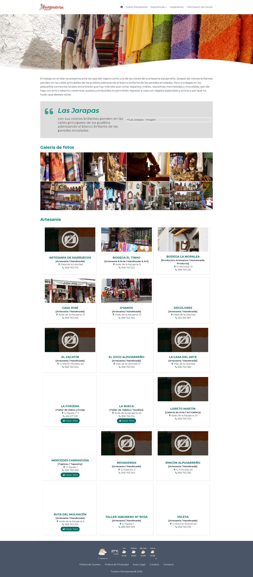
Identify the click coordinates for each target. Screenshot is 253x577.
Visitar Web (71, 420)
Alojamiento (177, 7)
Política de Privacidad (117, 564)
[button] (61, 166)
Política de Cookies (89, 564)
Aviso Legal (139, 564)
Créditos (154, 564)
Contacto (168, 564)
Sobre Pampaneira (136, 7)
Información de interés (199, 7)
